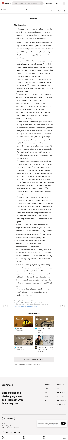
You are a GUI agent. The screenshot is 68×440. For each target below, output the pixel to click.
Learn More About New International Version (25, 306)
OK (63, 423)
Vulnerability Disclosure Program (10, 427)
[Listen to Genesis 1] (59, 10)
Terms (11, 425)
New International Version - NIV (27, 364)
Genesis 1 (3, 9)
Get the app (49, 3)
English (16, 364)
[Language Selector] (56, 3)
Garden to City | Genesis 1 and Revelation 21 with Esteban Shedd (45, 348)
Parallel (54, 10)
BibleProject (20, 330)
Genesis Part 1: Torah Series (44, 329)
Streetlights (41, 351)
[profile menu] (63, 3)
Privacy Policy (5, 425)
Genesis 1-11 (22, 347)
